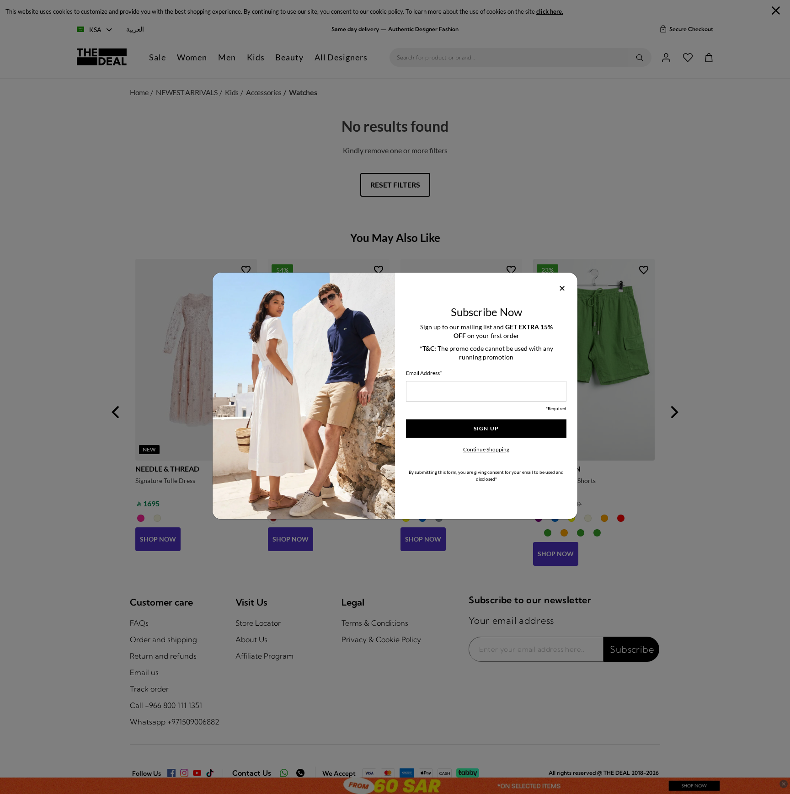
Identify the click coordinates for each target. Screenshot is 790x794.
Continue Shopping (486, 449)
